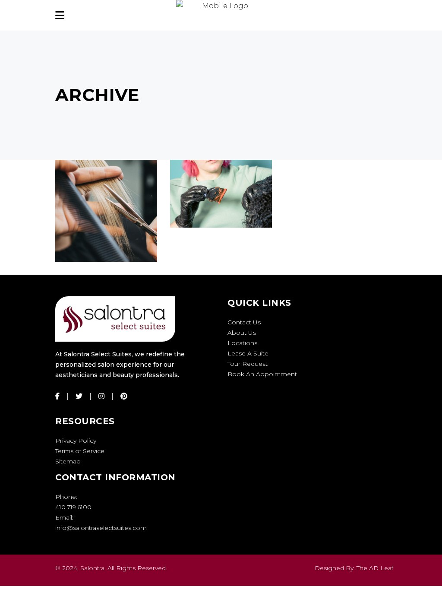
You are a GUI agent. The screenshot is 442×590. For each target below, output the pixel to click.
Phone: (66, 497)
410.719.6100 (73, 507)
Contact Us (244, 322)
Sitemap (68, 461)
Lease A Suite (247, 353)
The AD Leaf (375, 568)
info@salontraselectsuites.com (101, 528)
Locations (242, 343)
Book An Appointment (262, 374)
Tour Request (247, 364)
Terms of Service (79, 451)
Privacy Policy (75, 440)
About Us (241, 332)
